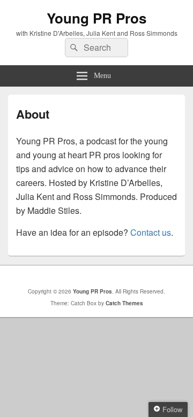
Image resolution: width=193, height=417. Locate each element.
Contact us (150, 232)
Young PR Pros (96, 18)
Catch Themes (124, 303)
